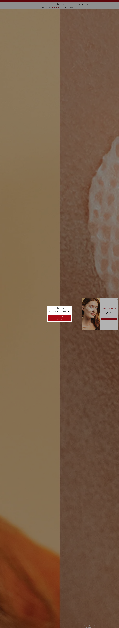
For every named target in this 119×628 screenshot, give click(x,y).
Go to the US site (59, 316)
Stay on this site (59, 319)
